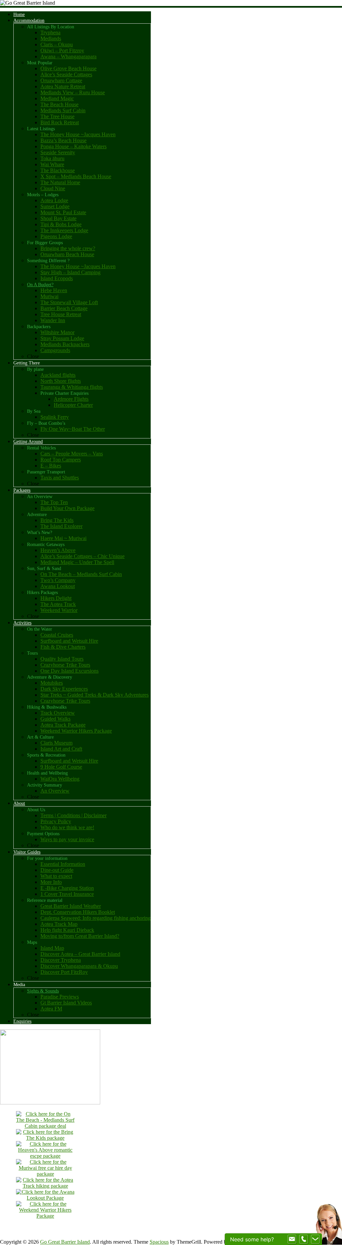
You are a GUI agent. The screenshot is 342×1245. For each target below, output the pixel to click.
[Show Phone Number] (303, 1239)
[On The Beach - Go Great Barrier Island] (45, 1126)
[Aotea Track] (45, 1186)
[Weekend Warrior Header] (45, 1216)
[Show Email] (292, 1239)
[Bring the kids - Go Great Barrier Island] (45, 1138)
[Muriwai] (45, 1174)
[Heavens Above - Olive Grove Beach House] (45, 1156)
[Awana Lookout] (45, 1198)
